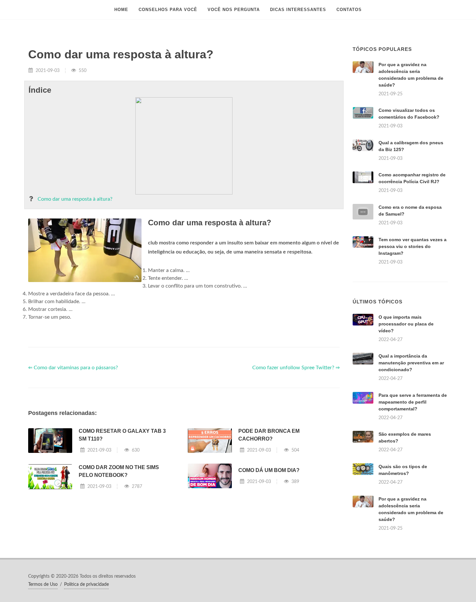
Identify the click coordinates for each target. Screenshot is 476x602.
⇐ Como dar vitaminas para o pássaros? (73, 367)
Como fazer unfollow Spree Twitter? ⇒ (296, 367)
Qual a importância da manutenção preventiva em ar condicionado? (411, 362)
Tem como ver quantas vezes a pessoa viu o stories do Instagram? (413, 246)
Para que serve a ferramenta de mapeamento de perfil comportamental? (413, 402)
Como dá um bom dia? (269, 470)
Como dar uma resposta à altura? (75, 199)
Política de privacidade (86, 584)
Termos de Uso (43, 584)
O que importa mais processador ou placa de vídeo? (406, 323)
